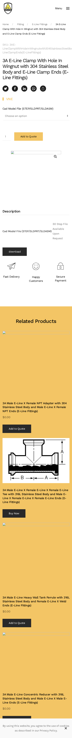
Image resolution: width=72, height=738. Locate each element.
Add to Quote (28, 136)
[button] (62, 8)
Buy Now (14, 513)
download (15, 251)
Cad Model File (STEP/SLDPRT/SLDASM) (28, 108)
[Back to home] (8, 8)
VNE (9, 99)
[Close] (66, 728)
